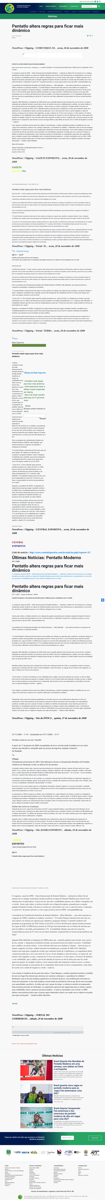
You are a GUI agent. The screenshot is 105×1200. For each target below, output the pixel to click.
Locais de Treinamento (34, 1175)
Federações (7, 1173)
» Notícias (73, 11)
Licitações (56, 1175)
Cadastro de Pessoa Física (35, 1187)
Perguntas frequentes (9, 1182)
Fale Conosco (8, 1184)
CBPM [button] (41, 6)
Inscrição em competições (35, 1188)
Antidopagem (95, 11)
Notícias (80, 1167)
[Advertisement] (19, 875)
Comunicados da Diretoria (59, 1170)
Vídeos (79, 1172)
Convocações (32, 1173)
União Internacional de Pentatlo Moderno (14, 1175)
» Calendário (33, 11)
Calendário (31, 1169)
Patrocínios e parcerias (83, 1175)
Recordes (31, 1179)
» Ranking (66, 11)
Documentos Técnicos (84, 11)
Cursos (30, 1184)
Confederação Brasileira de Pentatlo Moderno (23, 6)
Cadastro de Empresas (34, 1185)
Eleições (55, 1172)
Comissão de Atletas (9, 1178)
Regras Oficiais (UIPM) (34, 1167)
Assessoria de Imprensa (83, 1169)
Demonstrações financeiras (60, 1169)
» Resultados (42, 11)
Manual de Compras (58, 1173)
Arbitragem (31, 1176)
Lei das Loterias (57, 1181)
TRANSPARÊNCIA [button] (63, 6)
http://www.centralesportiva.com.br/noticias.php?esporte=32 (60, 552)
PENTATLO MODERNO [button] (51, 6)
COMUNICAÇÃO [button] (74, 6)
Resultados (31, 1172)
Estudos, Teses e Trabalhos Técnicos (37, 1182)
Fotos (79, 1170)
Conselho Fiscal (8, 1179)
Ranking (31, 1170)
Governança (56, 1167)
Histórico (7, 1169)
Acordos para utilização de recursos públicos (64, 1179)
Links (79, 1173)
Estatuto (55, 1176)
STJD (6, 1181)
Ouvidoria (7, 1185)
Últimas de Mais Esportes (35, 373)
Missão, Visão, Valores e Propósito (12, 1167)
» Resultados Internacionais (54, 11)
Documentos (56, 1178)
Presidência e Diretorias (10, 1176)
